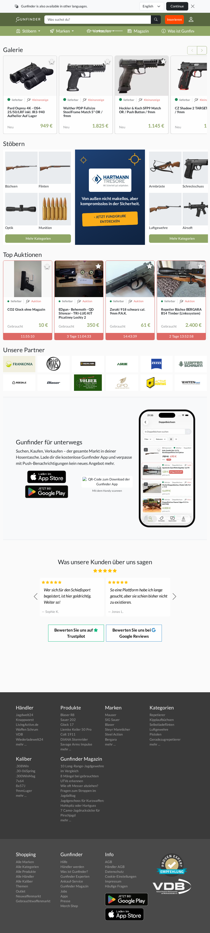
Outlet (20, 891)
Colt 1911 (68, 734)
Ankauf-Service (71, 881)
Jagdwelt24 (24, 715)
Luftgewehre (159, 729)
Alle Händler (25, 876)
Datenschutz (114, 871)
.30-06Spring (25, 771)
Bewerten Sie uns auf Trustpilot (74, 632)
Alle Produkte (26, 871)
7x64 (20, 781)
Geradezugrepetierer (165, 739)
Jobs (63, 891)
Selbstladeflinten (162, 724)
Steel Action (114, 734)
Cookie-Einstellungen (120, 876)
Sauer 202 (68, 720)
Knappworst (25, 720)
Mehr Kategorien (38, 238)
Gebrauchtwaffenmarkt (33, 901)
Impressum (113, 881)
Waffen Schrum (27, 729)
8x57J (20, 786)
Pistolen (155, 734)
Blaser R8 (67, 715)
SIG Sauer (112, 720)
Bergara (111, 739)
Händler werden (72, 867)
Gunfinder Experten (74, 876)
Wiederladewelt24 (29, 739)
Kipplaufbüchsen (162, 720)
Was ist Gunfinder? (184, 30)
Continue (177, 6)
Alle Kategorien (27, 867)
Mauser (110, 715)
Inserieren (174, 19)
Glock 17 (67, 724)
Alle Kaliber (24, 881)
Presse (65, 901)
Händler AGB (114, 867)
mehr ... (21, 744)
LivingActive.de (27, 724)
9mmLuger (24, 791)
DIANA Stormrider (74, 739)
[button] (189, 19)
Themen (22, 886)
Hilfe (63, 862)
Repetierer (157, 715)
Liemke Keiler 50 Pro (75, 729)
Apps (64, 896)
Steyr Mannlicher (117, 729)
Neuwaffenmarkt (28, 896)
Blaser (109, 724)
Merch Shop (69, 906)
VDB (19, 734)
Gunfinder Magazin (74, 886)
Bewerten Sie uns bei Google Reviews (132, 632)
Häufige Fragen (116, 886)
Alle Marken (25, 862)
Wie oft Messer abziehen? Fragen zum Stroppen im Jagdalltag (79, 791)
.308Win (22, 766)
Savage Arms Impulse (76, 744)
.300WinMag (25, 776)
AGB (108, 862)
